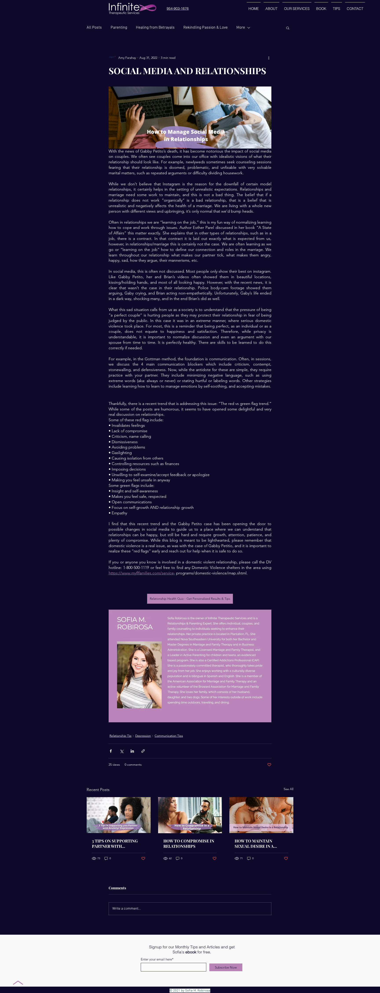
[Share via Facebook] (111, 751)
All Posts (94, 27)
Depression (143, 736)
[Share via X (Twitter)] (121, 751)
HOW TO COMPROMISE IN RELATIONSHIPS (188, 843)
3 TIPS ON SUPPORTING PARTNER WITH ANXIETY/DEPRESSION (115, 843)
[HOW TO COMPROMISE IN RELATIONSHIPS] (190, 815)
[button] (288, 27)
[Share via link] (143, 751)
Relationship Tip (121, 736)
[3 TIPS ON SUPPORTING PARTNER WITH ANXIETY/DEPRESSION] (119, 815)
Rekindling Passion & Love (205, 27)
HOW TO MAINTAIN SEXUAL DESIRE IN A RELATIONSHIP (254, 843)
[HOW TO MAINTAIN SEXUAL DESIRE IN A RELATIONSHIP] (261, 815)
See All (288, 789)
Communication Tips (169, 736)
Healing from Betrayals (155, 27)
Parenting (119, 27)
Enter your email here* (157, 959)
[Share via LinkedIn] (132, 751)
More (240, 27)
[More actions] (268, 57)
